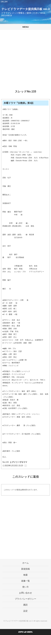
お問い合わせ (25, 593)
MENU (25, 27)
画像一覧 (25, 581)
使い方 (25, 587)
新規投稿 (25, 569)
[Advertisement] (25, 61)
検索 (25, 575)
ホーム (25, 563)
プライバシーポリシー (25, 599)
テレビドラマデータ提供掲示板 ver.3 (26, 9)
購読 (25, 605)
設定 (25, 611)
